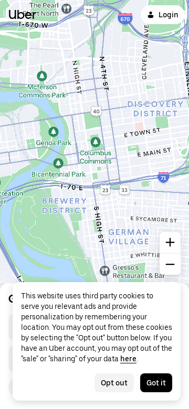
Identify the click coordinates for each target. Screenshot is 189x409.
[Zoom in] (170, 242)
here (128, 358)
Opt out (114, 383)
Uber (22, 14)
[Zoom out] (170, 264)
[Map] (94, 141)
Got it (156, 383)
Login (168, 14)
